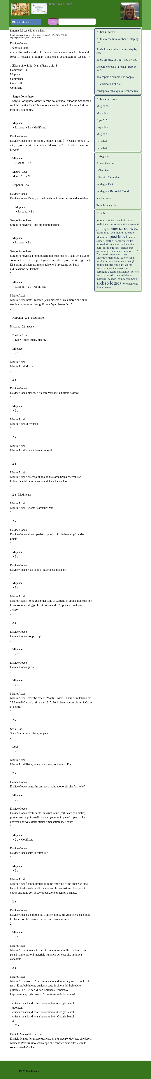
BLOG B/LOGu (21, 22)
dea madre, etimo (121, 251)
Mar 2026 (102, 113)
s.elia (34, 38)
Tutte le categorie (106, 205)
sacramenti (132, 224)
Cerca (53, 21)
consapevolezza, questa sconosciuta (117, 91)
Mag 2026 (102, 106)
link (125, 254)
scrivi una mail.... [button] (29, 1070)
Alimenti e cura (105, 163)
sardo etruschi (111, 247)
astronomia (102, 251)
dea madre (117, 232)
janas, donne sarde (112, 228)
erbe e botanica (115, 261)
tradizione (102, 224)
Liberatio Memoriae (108, 177)
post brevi (118, 236)
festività (101, 268)
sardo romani (117, 224)
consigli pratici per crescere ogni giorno (115, 262)
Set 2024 (101, 148)
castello (28, 38)
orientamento (130, 283)
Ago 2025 (102, 120)
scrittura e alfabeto (119, 275)
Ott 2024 (101, 141)
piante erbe (127, 247)
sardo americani (112, 254)
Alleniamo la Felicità (108, 84)
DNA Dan (102, 170)
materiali (101, 278)
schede (112, 278)
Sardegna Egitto (105, 184)
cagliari (17, 38)
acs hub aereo (104, 198)
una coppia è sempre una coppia (115, 77)
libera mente (103, 287)
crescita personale (117, 268)
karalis (22, 38)
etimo (39, 38)
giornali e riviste (105, 220)
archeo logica (108, 282)
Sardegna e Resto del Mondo (113, 191)
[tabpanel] (72, 4)
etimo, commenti (127, 278)
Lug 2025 (102, 127)
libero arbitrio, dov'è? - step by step (116, 59)
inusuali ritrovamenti (108, 244)
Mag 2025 (102, 134)
